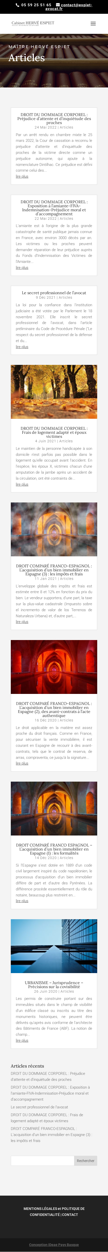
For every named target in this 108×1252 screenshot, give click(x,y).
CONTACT (70, 1215)
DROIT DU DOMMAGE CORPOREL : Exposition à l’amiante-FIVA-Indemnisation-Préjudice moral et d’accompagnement (54, 207)
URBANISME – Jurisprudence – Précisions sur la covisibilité (54, 984)
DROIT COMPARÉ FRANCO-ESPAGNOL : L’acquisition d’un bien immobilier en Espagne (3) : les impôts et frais (54, 569)
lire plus (22, 176)
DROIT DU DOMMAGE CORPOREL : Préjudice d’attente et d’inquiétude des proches (54, 118)
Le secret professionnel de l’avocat (54, 292)
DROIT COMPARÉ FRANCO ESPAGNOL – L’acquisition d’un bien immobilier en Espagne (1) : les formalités (54, 849)
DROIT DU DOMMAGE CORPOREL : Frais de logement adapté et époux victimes (54, 432)
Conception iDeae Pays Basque (54, 1245)
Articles (66, 127)
